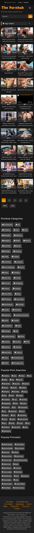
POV (27, 341)
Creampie (19, 262)
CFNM (6, 256)
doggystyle (7, 403)
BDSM (18, 240)
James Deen (7, 456)
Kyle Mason (7, 468)
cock (12, 395)
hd (14, 407)
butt (5, 395)
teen (26, 427)
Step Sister (7, 352)
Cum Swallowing (9, 267)
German (6, 288)
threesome (7, 431)
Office (22, 336)
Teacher (19, 352)
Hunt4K (6, 309)
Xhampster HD (18, 363)
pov (5, 423)
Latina (6, 320)
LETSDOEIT (8, 325)
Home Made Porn (22, 502)
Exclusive (16, 272)
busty (25, 391)
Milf (17, 331)
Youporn (17, 508)
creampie (6, 399)
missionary (23, 415)
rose (16, 480)
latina (22, 411)
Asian (22, 375)
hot (5, 411)
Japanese (7, 315)
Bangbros (7, 240)
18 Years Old (8, 224)
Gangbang (19, 283)
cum (15, 399)
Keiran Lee (7, 464)
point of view (23, 419)
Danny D (6, 452)
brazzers (6, 391)
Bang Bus (19, 235)
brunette (16, 391)
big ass (20, 379)
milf (14, 415)
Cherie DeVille (8, 448)
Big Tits (28, 240)
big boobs (7, 383)
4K (18, 224)
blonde (14, 387)
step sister (17, 427)
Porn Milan (9, 502)
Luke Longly (7, 472)
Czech (22, 267)
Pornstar (17, 341)
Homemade (19, 299)
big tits (6, 387)
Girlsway (17, 288)
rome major (7, 480)
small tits (6, 427)
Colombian (7, 262)
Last (12, 205)
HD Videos (7, 299)
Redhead (7, 347)
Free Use (7, 283)
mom (5, 419)
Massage (7, 331)
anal (15, 375)
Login (19, 2)
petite (13, 419)
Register (26, 2)
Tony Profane (20, 484)
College (16, 256)
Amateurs (7, 230)
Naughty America (9, 336)
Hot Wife (20, 304)
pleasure (25, 476)
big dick (26, 383)
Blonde (18, 246)
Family (18, 278)
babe (5, 379)
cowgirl (20, 395)
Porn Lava (25, 506)
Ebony (6, 272)
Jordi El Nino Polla (21, 460)
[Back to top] (28, 527)
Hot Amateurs (8, 304)
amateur (6, 375)
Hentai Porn (15, 506)
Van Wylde (7, 487)
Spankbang (20, 504)
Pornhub (6, 341)
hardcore (6, 407)
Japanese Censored (22, 315)
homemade (23, 407)
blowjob (23, 387)
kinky (16, 464)
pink (17, 476)
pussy (12, 423)
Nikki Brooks (7, 476)
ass (30, 375)
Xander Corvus (19, 487)
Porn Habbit (8, 504)
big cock (16, 383)
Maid (18, 325)
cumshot (24, 399)
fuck (16, 403)
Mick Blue (19, 472)
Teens (6, 357)
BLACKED (7, 246)
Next (4, 205)
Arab (25, 230)
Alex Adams (20, 444)
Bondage (7, 251)
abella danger (8, 444)
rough (20, 423)
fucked (24, 403)
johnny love (19, 456)
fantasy (16, 452)
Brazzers (18, 251)
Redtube (18, 347)
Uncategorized (18, 357)
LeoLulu (18, 468)
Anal (17, 230)
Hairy (18, 293)
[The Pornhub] (14, 8)
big (12, 379)
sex (28, 423)
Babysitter (7, 235)
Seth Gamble (8, 484)
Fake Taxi (7, 278)
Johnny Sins (7, 460)
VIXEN (6, 363)
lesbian (6, 415)
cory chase (20, 448)
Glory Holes (7, 293)
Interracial (17, 309)
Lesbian (16, 320)
